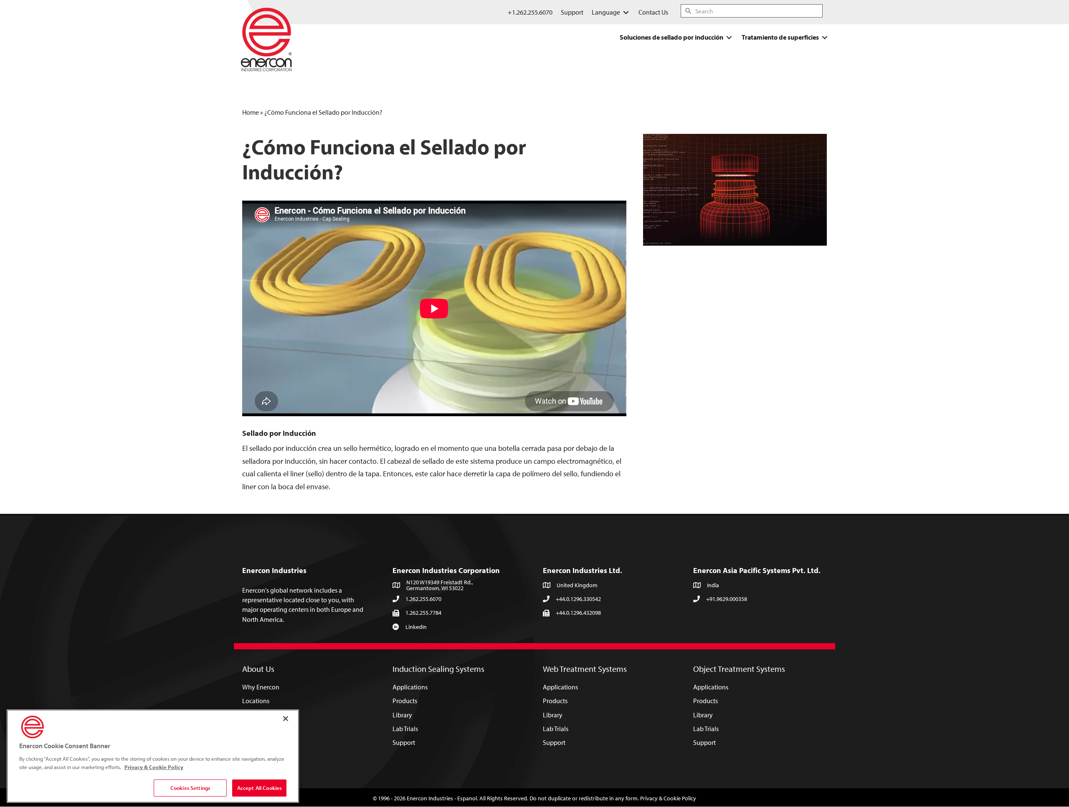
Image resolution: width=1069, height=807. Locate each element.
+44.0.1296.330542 (578, 599)
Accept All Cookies (259, 787)
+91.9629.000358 (726, 599)
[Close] (285, 718)
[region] (153, 756)
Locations (255, 700)
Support (404, 742)
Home (250, 112)
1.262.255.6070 (423, 599)
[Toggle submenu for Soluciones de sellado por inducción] (729, 37)
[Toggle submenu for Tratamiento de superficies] (825, 37)
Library (402, 715)
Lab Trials (405, 728)
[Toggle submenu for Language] (626, 12)
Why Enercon (260, 687)
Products (405, 700)
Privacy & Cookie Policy (668, 798)
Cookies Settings (190, 787)
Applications (410, 687)
